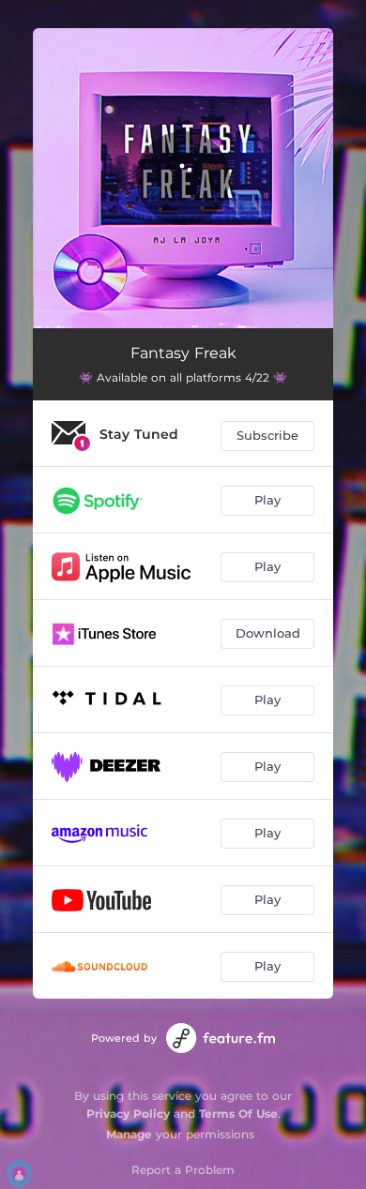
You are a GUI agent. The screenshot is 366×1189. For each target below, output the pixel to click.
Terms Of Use (238, 1113)
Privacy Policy (128, 1113)
